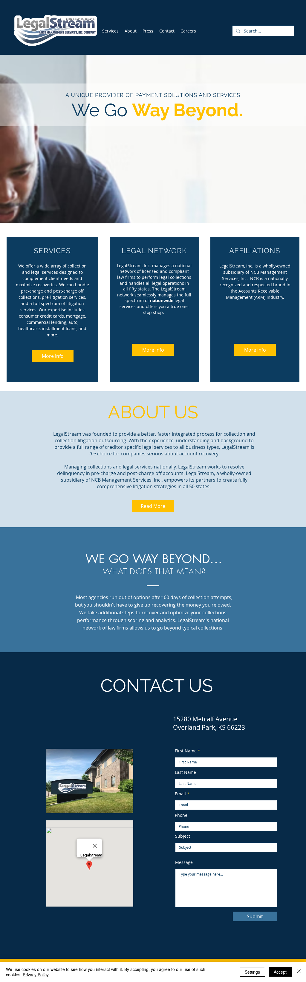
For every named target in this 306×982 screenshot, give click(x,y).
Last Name (185, 772)
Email (180, 794)
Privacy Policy (36, 975)
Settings (252, 972)
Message (184, 862)
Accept (280, 972)
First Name (186, 751)
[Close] (298, 971)
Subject (182, 836)
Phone (181, 815)
